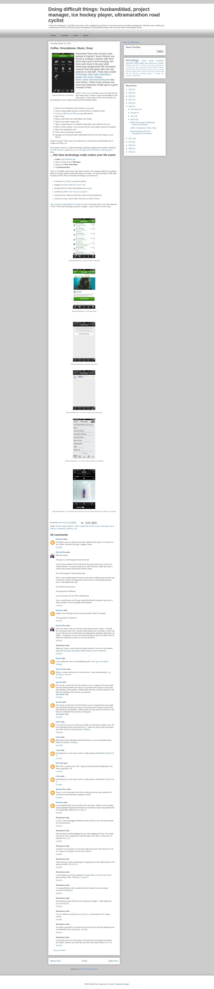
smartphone (61, 528)
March (133, 119)
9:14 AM (59, 697)
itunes (97, 526)
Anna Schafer (61, 669)
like (140, 69)
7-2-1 (140, 65)
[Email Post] (82, 523)
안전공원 (84, 929)
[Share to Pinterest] (95, 523)
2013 (131, 106)
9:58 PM (59, 880)
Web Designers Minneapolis (70, 651)
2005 (131, 152)
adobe (141, 63)
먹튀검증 (87, 794)
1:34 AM (59, 758)
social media (147, 61)
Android (58, 526)
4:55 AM (59, 826)
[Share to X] (91, 523)
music (111, 526)
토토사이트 (66, 838)
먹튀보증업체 (64, 903)
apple (64, 526)
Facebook (160, 61)
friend (127, 69)
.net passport (134, 65)
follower (161, 67)
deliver (150, 67)
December (135, 109)
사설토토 (59, 821)
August (134, 113)
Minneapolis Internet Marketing (95, 651)
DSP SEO (59, 763)
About (85, 35)
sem (147, 71)
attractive (161, 65)
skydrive (152, 71)
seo (146, 63)
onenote (161, 69)
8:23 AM (59, 906)
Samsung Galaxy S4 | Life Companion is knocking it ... (142, 132)
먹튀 (70, 768)
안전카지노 (86, 914)
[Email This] (86, 523)
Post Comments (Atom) (89, 969)
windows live (159, 73)
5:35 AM (59, 798)
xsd (128, 65)
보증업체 (88, 851)
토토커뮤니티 (73, 864)
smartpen (158, 71)
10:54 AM (59, 732)
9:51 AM (59, 946)
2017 (131, 100)
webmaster (135, 73)
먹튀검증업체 (68, 890)
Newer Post (55, 961)
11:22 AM (59, 745)
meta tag (155, 69)
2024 (131, 93)
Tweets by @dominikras (131, 42)
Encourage (150, 65)
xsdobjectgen (136, 75)
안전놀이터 (84, 877)
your (68, 181)
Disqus (144, 65)
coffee (76, 526)
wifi (75, 528)
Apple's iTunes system (84, 93)
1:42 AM (59, 771)
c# (126, 67)
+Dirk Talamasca (59, 150)
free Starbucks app (68, 159)
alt (157, 65)
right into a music (72, 185)
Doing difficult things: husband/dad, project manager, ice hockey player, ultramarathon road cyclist (104, 14)
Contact (64, 35)
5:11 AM (59, 678)
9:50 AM (59, 932)
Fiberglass (87, 729)
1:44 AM (59, 785)
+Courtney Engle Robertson (64, 204)
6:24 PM (59, 621)
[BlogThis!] (88, 523)
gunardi (59, 682)
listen (143, 69)
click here (135, 67)
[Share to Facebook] (93, 523)
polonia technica (137, 71)
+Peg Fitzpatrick (82, 204)
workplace (129, 75)
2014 (131, 103)
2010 (131, 145)
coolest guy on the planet (99, 661)
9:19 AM (59, 547)
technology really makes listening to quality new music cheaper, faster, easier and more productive (93, 77)
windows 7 (150, 73)
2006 (131, 149)
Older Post (113, 961)
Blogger (126, 984)
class (129, 67)
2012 (131, 138)
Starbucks (69, 528)
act (155, 65)
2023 (131, 96)
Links (75, 35)
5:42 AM (59, 654)
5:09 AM (59, 664)
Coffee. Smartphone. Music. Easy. (143, 128)
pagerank (129, 71)
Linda (58, 750)
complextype (143, 67)
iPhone (91, 526)
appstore (70, 526)
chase (58, 722)
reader (144, 71)
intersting (132, 69)
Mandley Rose (61, 789)
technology (132, 60)
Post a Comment (59, 950)
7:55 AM (59, 606)
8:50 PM (59, 641)
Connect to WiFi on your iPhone (66, 113)
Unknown (59, 539)
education (155, 67)
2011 (131, 142)
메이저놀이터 (81, 810)
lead (137, 69)
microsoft (129, 63)
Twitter (136, 63)
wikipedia (143, 73)
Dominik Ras (61, 552)
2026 (131, 89)
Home (53, 35)
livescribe (149, 69)
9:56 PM (59, 867)
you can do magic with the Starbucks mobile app (90, 150)
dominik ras (153, 63)
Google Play (84, 526)
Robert (58, 658)
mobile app (104, 526)
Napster (53, 528)
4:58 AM (59, 841)
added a (75, 192)
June (133, 116)
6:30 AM (59, 813)
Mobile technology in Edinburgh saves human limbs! (142, 123)
